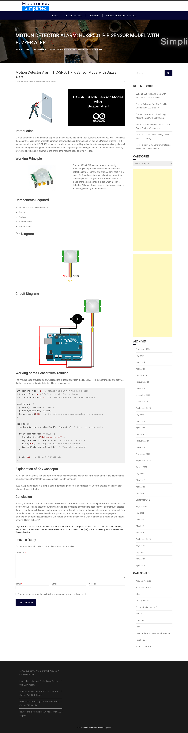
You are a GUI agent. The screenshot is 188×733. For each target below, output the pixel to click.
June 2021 (140, 519)
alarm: (23, 526)
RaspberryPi (141, 640)
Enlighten (107, 728)
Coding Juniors (142, 600)
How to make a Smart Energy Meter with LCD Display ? (152, 136)
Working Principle (23, 532)
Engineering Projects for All (121, 16)
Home (55, 16)
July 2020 (140, 552)
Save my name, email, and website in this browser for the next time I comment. (52, 594)
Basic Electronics (143, 587)
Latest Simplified (73, 16)
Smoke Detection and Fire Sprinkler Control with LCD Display (151, 106)
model (18, 529)
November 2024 (143, 349)
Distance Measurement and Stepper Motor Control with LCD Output (152, 116)
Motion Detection (36, 529)
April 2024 (140, 368)
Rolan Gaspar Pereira (48, 81)
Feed (28, 49)
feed (95, 526)
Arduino (35, 526)
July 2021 (140, 513)
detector (88, 526)
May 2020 (140, 558)
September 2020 (143, 539)
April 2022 (140, 486)
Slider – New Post (144, 646)
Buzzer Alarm (64, 526)
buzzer (54, 526)
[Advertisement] (152, 210)
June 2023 (140, 421)
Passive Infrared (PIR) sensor (81, 529)
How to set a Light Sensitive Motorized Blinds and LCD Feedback (153, 147)
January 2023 (142, 447)
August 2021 (141, 506)
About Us (94, 16)
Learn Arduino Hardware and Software (153, 633)
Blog (138, 594)
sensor (116, 529)
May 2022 (140, 480)
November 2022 (143, 454)
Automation (44, 526)
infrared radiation (114, 526)
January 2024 (142, 388)
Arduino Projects (143, 581)
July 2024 (140, 355)
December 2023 (143, 395)
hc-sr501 (102, 526)
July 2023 (140, 414)
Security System (105, 529)
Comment (21, 553)
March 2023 (141, 434)
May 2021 (140, 526)
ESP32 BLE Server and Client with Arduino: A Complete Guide (151, 95)
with (121, 529)
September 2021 (143, 499)
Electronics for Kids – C (146, 607)
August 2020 (141, 545)
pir (96, 529)
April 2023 (140, 427)
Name (19, 584)
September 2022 (143, 460)
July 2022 (140, 473)
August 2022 (141, 467)
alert (29, 526)
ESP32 (139, 613)
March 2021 (141, 532)
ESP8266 (140, 620)
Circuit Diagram (77, 526)
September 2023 (143, 408)
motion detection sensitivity (56, 529)
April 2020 (140, 565)
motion (25, 529)
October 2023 (142, 401)
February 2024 (142, 382)
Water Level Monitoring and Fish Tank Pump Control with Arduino (153, 126)
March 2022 (141, 493)
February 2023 (142, 440)
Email (55, 584)
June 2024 (140, 362)
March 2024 (141, 375)
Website (92, 584)
